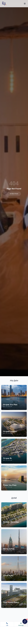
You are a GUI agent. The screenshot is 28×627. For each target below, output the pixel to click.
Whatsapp (20, 625)
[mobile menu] (24, 3)
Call (7, 625)
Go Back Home (14, 193)
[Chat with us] (24, 621)
